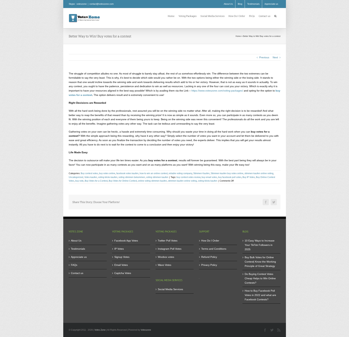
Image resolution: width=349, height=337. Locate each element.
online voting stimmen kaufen (152, 181)
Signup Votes (121, 256)
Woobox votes (166, 256)
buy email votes (209, 177)
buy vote (79, 181)
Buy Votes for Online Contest (123, 181)
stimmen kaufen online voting (258, 173)
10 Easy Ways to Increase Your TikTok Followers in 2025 (259, 245)
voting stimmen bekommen (132, 177)
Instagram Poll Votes (169, 248)
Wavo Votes (164, 264)
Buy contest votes (89, 173)
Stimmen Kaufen (201, 173)
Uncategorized (76, 177)
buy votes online (107, 173)
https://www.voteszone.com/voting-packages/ (217, 90)
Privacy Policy (209, 264)
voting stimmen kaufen (157, 177)
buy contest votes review (188, 177)
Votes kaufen (90, 177)
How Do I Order (210, 240)
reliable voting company (180, 173)
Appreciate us (79, 256)
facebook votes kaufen (127, 173)
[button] (275, 15)
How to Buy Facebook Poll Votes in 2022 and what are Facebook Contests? (260, 295)
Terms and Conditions (213, 248)
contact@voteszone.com (101, 4)
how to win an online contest (154, 173)
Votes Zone (100, 330)
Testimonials (78, 248)
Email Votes (121, 264)
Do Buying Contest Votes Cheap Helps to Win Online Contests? (260, 278)
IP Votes (119, 248)
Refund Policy (209, 256)
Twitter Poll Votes (167, 240)
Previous (264, 57)
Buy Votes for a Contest (96, 181)
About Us (76, 240)
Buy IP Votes (248, 177)
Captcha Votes (122, 273)
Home (238, 36)
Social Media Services (170, 289)
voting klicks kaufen (107, 177)
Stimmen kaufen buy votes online (227, 173)
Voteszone (146, 330)
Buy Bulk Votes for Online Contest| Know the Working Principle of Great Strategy (260, 261)
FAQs (74, 264)
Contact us (77, 273)
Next (275, 57)
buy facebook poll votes (229, 177)
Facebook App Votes (126, 240)
